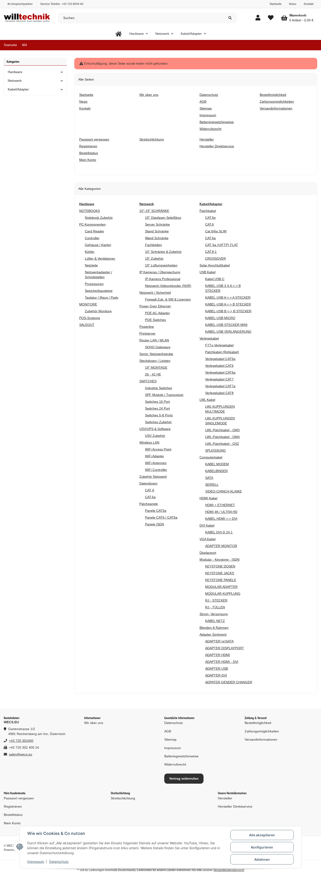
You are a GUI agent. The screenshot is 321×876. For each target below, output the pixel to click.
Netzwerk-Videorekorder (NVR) (168, 286)
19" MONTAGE (156, 367)
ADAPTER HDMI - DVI (221, 662)
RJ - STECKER (216, 600)
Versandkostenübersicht (228, 870)
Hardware (15, 72)
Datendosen (148, 483)
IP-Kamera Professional (162, 279)
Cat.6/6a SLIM (216, 231)
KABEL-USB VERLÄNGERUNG (228, 331)
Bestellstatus (13, 815)
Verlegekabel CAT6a (220, 372)
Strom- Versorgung (214, 614)
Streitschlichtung (123, 798)
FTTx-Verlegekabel (219, 345)
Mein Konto (12, 823)
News (292, 4)
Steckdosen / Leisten (154, 361)
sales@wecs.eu (20, 754)
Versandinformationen (261, 739)
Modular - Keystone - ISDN (219, 559)
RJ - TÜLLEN (215, 607)
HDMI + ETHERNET (220, 505)
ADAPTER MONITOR (221, 546)
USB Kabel (207, 272)
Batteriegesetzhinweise (181, 756)
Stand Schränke (157, 231)
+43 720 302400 (21, 741)
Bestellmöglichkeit (258, 723)
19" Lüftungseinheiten (161, 265)
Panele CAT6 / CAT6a (161, 517)
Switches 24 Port (157, 408)
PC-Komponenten (92, 224)
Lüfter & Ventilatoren (100, 258)
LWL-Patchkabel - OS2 (222, 444)
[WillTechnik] (118, 33)
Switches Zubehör (158, 422)
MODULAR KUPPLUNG (222, 593)
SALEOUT (86, 325)
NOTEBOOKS (89, 211)
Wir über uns (93, 723)
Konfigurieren (262, 847)
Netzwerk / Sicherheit (155, 292)
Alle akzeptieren (262, 835)
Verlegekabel (209, 338)
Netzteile (91, 265)
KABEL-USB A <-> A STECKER (228, 297)
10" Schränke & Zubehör (163, 252)
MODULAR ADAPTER (221, 587)
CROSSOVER (215, 258)
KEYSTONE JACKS (219, 573)
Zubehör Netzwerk (153, 476)
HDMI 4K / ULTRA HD (221, 512)
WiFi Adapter (154, 456)
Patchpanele (148, 504)
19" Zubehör (154, 258)
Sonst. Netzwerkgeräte (156, 354)
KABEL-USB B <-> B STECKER (228, 311)
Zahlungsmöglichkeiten (262, 731)
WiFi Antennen (156, 463)
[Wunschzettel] (270, 18)
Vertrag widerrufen (184, 778)
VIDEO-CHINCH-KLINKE (223, 491)
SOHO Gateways (157, 347)
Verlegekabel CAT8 (219, 393)
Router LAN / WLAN (154, 340)
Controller (92, 238)
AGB (167, 731)
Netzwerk (15, 80)
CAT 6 (149, 490)
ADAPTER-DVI (216, 675)
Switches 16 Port (157, 401)
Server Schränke (157, 224)
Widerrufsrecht (175, 764)
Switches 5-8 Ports (159, 415)
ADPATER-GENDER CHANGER (228, 682)
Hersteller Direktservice (235, 806)
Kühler (89, 252)
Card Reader (94, 231)
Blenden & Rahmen (214, 628)
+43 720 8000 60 (72, 4)
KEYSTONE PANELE (220, 580)
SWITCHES (148, 381)
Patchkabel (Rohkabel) (222, 352)
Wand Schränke (156, 238)
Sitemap (170, 739)
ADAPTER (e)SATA (219, 641)
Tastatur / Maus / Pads (101, 297)
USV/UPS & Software (155, 429)
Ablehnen (262, 859)
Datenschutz (59, 862)
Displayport (208, 553)
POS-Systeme (89, 318)
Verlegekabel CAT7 (219, 379)
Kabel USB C (214, 279)
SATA (209, 478)
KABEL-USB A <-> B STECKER (228, 304)
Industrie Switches (158, 388)
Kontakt (308, 4)
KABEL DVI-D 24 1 (219, 532)
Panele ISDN (154, 524)
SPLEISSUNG (215, 450)
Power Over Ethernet (155, 306)
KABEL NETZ (215, 621)
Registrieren (13, 806)
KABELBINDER (216, 471)
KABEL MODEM (217, 464)
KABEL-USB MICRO (220, 318)
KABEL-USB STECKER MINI (226, 325)
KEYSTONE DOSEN (220, 566)
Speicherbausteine (99, 291)
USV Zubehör (155, 436)
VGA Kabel (207, 539)
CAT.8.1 (211, 252)
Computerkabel (211, 457)
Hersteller (225, 798)
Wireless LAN (149, 442)
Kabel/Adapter (18, 89)
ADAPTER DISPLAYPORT (224, 648)
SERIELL (212, 484)
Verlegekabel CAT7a (220, 386)
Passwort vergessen (19, 798)
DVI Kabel (207, 525)
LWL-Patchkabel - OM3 (222, 430)
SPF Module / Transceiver (164, 395)
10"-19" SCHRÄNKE (154, 211)
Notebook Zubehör (99, 217)
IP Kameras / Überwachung (159, 272)
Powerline (146, 326)
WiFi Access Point (158, 449)
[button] (258, 18)
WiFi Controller (156, 470)
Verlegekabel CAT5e (220, 359)
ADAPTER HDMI (217, 655)
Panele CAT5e (155, 510)
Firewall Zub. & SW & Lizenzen (168, 299)
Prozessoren (94, 284)
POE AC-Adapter (157, 313)
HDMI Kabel (208, 498)
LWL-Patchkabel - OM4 (222, 437)
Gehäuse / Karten (98, 245)
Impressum (35, 862)
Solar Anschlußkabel (215, 265)
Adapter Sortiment (213, 634)
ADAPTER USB (216, 668)
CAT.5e (210, 217)
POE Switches (155, 320)
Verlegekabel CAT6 (219, 366)
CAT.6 (209, 224)
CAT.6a (150, 497)
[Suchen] (230, 18)
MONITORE (88, 304)
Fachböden (153, 245)
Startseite (276, 4)
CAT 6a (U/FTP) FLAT (221, 245)
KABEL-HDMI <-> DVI (221, 518)
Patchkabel (208, 211)
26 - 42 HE (153, 374)
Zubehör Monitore (98, 311)
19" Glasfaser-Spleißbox (163, 217)
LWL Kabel (207, 400)
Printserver (147, 333)
